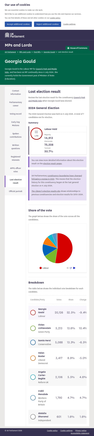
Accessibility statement (80, 433)
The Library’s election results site (46, 191)
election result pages (52, 163)
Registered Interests (15, 158)
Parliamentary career (15, 104)
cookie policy (55, 18)
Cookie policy (52, 431)
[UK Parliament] (15, 35)
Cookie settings (69, 24)
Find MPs (37, 52)
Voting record (15, 114)
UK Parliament (10, 52)
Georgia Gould (49, 52)
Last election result (16, 181)
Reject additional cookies (47, 24)
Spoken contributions (15, 135)
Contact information (16, 92)
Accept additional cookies (18, 24)
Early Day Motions (15, 124)
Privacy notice (80, 431)
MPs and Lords (18, 45)
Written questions (15, 147)
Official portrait (15, 191)
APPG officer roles (15, 170)
